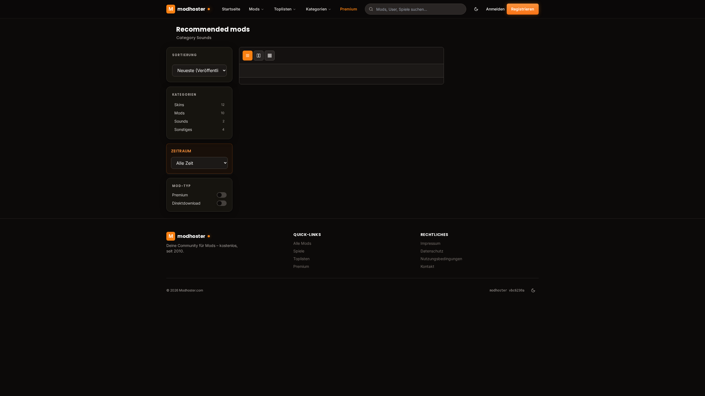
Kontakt (427, 266)
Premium (348, 9)
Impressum (430, 243)
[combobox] (415, 9)
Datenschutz (432, 251)
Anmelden (495, 9)
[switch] (222, 195)
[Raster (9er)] (270, 56)
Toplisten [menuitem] (283, 9)
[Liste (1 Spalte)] (248, 56)
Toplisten (301, 258)
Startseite (231, 9)
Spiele (298, 251)
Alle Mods (302, 243)
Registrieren (522, 9)
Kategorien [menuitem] (316, 9)
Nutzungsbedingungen (441, 258)
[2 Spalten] (259, 56)
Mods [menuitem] (254, 9)
